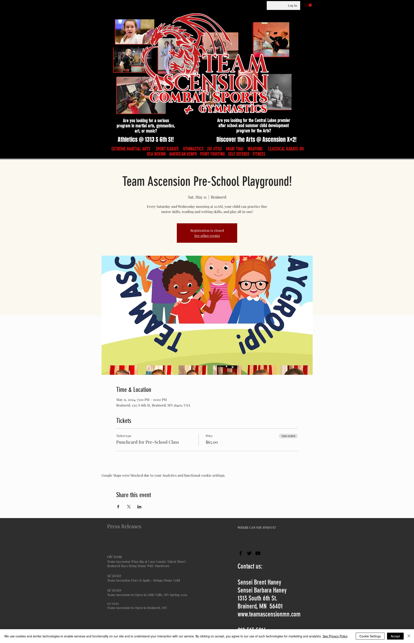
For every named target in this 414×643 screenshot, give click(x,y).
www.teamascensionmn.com (269, 614)
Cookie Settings (370, 636)
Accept (395, 636)
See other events (207, 235)
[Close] (408, 636)
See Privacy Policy (335, 636)
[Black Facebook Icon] (241, 553)
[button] (308, 5)
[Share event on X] (129, 506)
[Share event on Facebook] (118, 506)
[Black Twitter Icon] (249, 553)
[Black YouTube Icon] (258, 553)
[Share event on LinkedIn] (139, 506)
